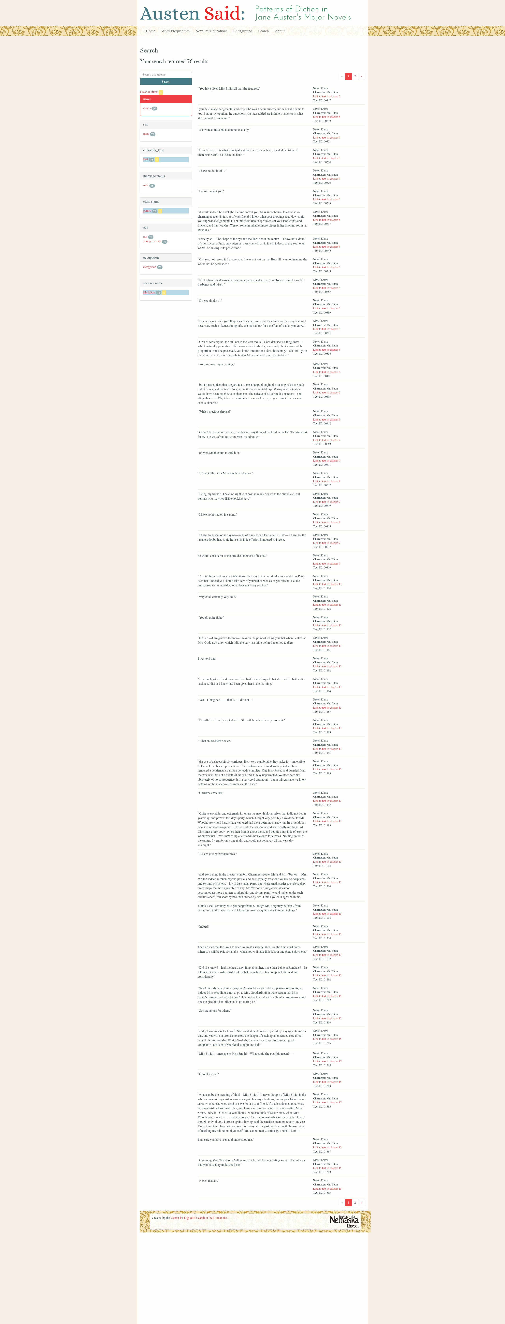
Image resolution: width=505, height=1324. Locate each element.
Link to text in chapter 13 (327, 584)
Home (150, 30)
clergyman (149, 267)
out (145, 236)
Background (242, 30)
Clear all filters (151, 92)
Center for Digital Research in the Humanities (199, 1217)
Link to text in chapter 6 (326, 96)
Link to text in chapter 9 (326, 440)
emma (147, 108)
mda (146, 185)
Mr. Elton (149, 292)
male (146, 133)
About (279, 30)
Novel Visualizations (211, 30)
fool (145, 159)
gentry (147, 210)
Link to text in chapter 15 (327, 975)
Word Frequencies (175, 30)
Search (263, 30)
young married (152, 241)
